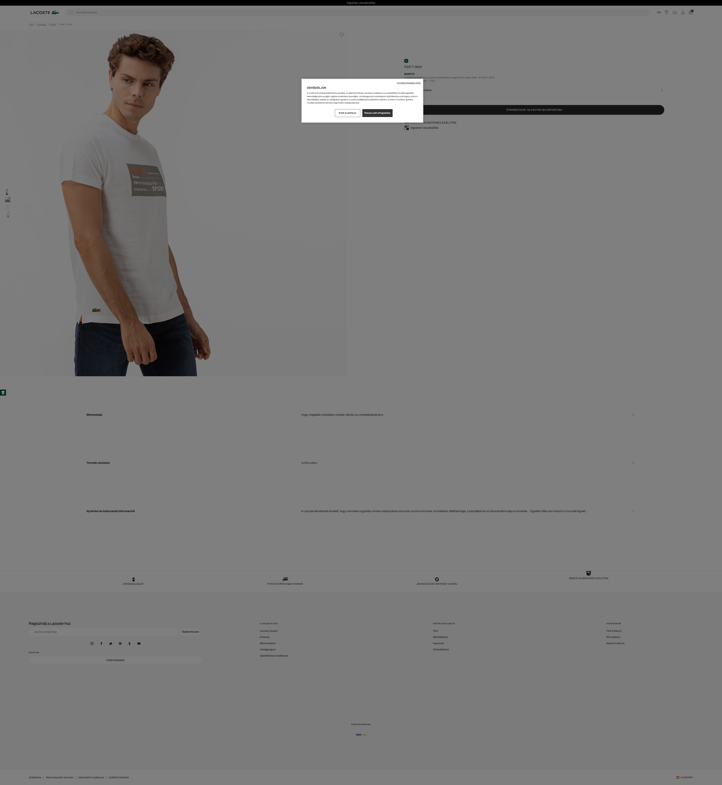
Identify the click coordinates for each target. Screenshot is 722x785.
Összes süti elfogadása (377, 113)
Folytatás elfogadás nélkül (409, 83)
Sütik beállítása (347, 113)
